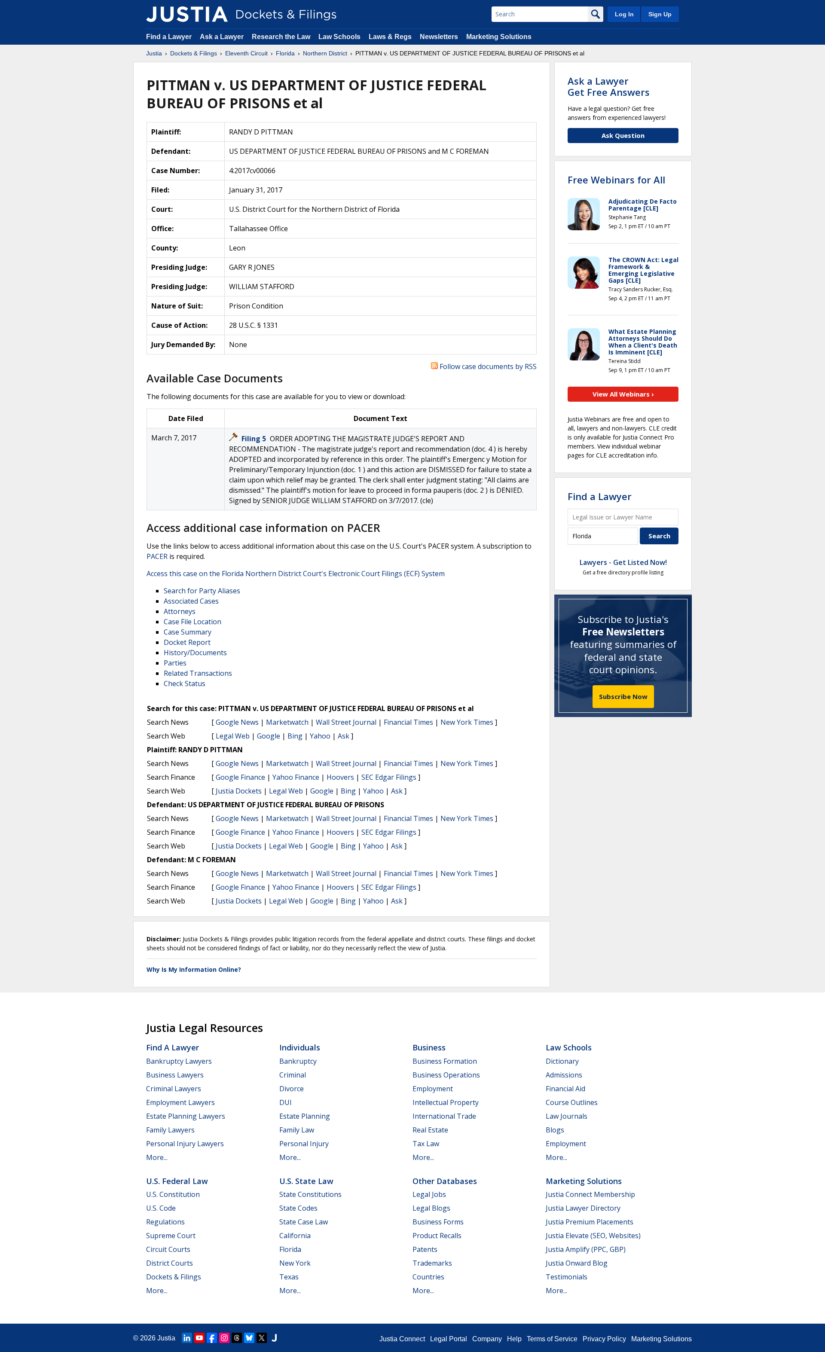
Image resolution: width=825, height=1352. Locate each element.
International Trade (444, 1116)
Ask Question (623, 135)
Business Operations (446, 1075)
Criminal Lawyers (173, 1088)
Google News (237, 722)
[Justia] (187, 14)
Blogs (555, 1130)
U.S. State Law (306, 1181)
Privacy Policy (604, 1339)
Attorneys (180, 611)
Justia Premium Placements (589, 1222)
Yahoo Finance (295, 777)
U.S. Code (161, 1208)
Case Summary (187, 632)
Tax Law (425, 1143)
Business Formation (444, 1061)
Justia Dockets (239, 791)
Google (268, 736)
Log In (624, 14)
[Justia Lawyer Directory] (274, 1338)
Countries (428, 1277)
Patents (424, 1249)
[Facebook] (212, 1338)
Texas (289, 1277)
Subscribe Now (623, 696)
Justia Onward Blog (577, 1263)
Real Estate (430, 1130)
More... (157, 1157)
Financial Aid (565, 1088)
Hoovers (340, 777)
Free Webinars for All (616, 179)
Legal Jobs (429, 1194)
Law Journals (566, 1116)
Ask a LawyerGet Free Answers (609, 86)
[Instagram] (224, 1338)
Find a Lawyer (169, 36)
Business (429, 1047)
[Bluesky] (249, 1338)
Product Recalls (436, 1235)
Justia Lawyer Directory (583, 1208)
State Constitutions (310, 1194)
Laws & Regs (390, 36)
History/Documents (195, 652)
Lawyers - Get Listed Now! (623, 562)
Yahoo (320, 736)
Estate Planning (304, 1116)
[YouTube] (199, 1338)
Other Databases (444, 1181)
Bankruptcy (298, 1061)
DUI (285, 1102)
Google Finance (240, 777)
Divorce (291, 1088)
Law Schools (339, 36)
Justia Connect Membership (590, 1194)
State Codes (298, 1208)
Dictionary (562, 1061)
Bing (294, 736)
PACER (157, 556)
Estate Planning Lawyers (185, 1116)
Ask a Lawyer (222, 36)
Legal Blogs (431, 1208)
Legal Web (233, 736)
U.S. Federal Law (177, 1181)
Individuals (299, 1047)
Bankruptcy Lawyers (179, 1061)
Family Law (296, 1130)
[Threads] (237, 1338)
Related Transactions (198, 673)
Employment (432, 1088)
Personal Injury (304, 1143)
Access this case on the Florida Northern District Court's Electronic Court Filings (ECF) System (296, 573)
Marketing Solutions (499, 36)
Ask (343, 736)
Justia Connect (402, 1339)
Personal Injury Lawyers (185, 1143)
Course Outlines (572, 1102)
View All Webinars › (623, 394)
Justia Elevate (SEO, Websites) (593, 1235)
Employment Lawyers (180, 1102)
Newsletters (439, 36)
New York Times (466, 722)
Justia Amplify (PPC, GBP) (586, 1249)
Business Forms (438, 1222)
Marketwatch (287, 722)
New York (295, 1263)
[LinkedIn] (187, 1338)
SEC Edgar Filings (388, 777)
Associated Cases (191, 601)
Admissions (564, 1075)
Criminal (292, 1075)
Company (487, 1339)
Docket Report (187, 642)
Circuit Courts (168, 1249)
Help (514, 1339)
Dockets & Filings (173, 1277)
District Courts (169, 1263)
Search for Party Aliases (202, 590)
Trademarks (432, 1263)
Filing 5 (254, 438)
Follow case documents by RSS (487, 366)
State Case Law (303, 1222)
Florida (290, 1249)
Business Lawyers (175, 1075)
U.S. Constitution (173, 1194)
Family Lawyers (170, 1130)
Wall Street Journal (346, 722)
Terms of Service (552, 1339)
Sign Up (660, 14)
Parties (175, 663)
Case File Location (192, 621)
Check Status (184, 683)
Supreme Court (171, 1235)
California (295, 1235)
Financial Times (408, 722)
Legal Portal (448, 1339)
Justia (166, 1338)
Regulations (165, 1222)
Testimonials (566, 1277)
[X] (262, 1338)
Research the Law (281, 36)
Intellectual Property (445, 1102)
